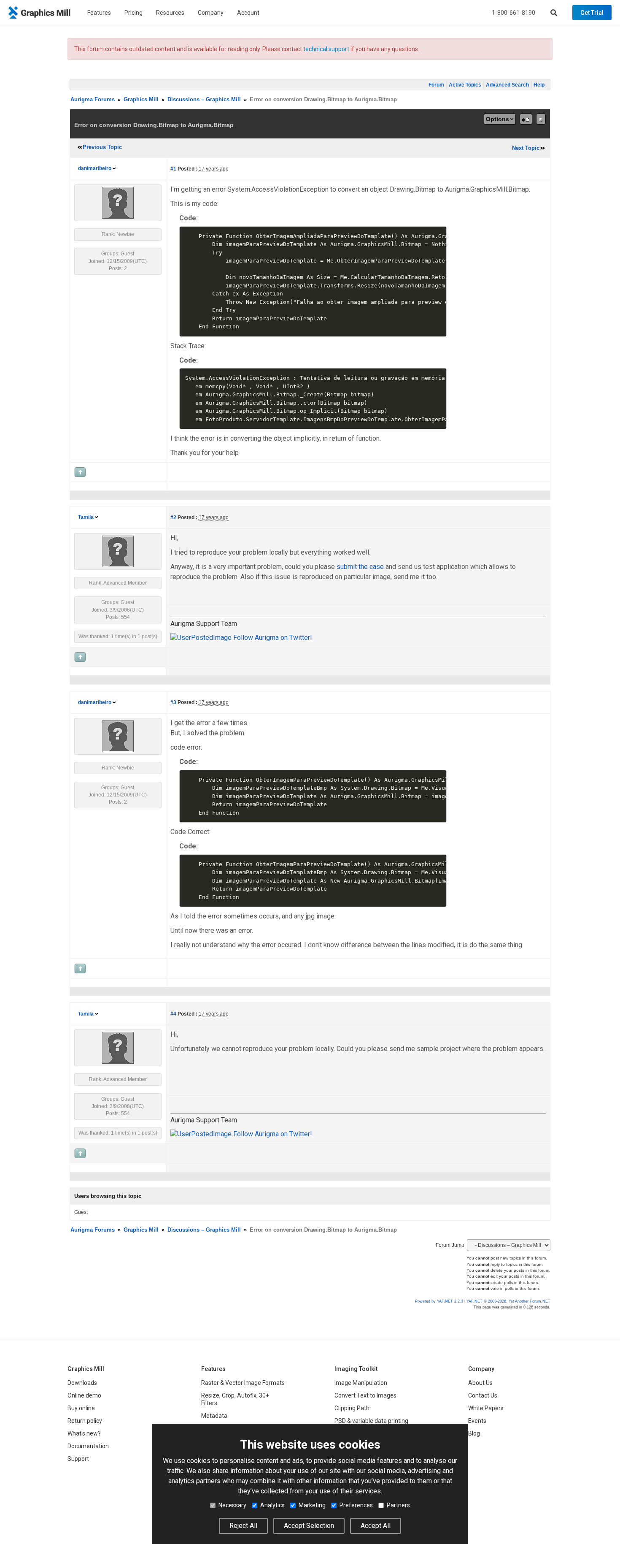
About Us (480, 1382)
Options (497, 119)
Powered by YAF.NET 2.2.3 (439, 1301)
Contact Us (482, 1395)
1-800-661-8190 (513, 12)
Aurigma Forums (92, 99)
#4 (173, 1014)
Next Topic (525, 148)
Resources (170, 12)
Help (539, 85)
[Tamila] (118, 551)
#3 (173, 702)
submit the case (360, 567)
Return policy (84, 1420)
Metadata (214, 1415)
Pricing (133, 12)
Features (99, 12)
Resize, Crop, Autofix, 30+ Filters (235, 1399)
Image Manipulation (360, 1382)
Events (477, 1420)
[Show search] (554, 13)
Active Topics (465, 85)
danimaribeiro (94, 168)
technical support (326, 49)
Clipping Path (351, 1408)
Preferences (356, 1505)
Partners (398, 1505)
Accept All (376, 1526)
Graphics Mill (141, 99)
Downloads (82, 1382)
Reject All (243, 1526)
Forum (436, 85)
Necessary (232, 1505)
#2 (173, 517)
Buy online (81, 1408)
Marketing (312, 1505)
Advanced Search (507, 85)
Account (248, 12)
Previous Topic (102, 147)
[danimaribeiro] (118, 203)
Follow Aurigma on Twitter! (272, 638)
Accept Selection (309, 1526)
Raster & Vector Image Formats (243, 1382)
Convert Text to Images (365, 1395)
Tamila (86, 517)
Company (211, 12)
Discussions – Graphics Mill (204, 99)
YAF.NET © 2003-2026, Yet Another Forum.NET (508, 1301)
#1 (173, 169)
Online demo (84, 1395)
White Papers (486, 1408)
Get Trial (592, 12)
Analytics (272, 1505)
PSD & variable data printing (371, 1420)
